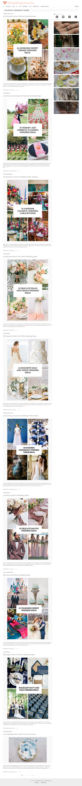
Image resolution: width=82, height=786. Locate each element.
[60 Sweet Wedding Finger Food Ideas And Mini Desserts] (66, 67)
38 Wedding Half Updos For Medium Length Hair (66, 99)
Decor (14, 6)
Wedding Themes (6, 13)
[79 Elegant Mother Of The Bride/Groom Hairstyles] (66, 107)
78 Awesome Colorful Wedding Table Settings (20, 177)
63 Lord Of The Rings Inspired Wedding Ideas (66, 45)
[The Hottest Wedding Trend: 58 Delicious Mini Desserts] (66, 81)
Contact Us (37, 782)
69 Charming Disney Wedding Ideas (16, 575)
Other (30, 6)
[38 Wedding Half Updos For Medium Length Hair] (66, 94)
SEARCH (77, 6)
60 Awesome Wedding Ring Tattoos (63, 32)
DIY (17, 6)
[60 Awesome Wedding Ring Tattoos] (66, 27)
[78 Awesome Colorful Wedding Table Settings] (27, 240)
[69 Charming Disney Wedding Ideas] (27, 638)
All (3, 6)
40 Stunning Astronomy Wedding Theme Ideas (20, 416)
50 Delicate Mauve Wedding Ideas (16, 495)
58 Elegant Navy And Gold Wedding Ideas (19, 655)
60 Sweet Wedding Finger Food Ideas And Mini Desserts (65, 72)
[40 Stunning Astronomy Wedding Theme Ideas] (27, 479)
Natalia (17, 89)
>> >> (26, 86)
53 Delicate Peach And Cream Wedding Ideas (20, 256)
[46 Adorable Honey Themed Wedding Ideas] (27, 80)
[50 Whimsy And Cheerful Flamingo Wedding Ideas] (27, 159)
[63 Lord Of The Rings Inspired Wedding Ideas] (66, 41)
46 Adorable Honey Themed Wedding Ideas (19, 16)
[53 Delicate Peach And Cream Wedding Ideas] (27, 320)
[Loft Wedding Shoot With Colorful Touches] (28, 762)
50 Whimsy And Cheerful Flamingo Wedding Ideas (22, 96)
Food (20, 6)
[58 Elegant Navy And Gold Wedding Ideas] (27, 718)
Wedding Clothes (36, 6)
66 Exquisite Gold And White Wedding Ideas (19, 336)
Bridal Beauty (8, 6)
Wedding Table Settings (7, 174)
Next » (33, 775)
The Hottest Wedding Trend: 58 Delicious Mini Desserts (65, 85)
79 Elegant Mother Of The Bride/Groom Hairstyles (65, 112)
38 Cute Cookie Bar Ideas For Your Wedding (66, 59)
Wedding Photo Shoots (45, 6)
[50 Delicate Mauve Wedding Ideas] (27, 559)
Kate (19, 170)
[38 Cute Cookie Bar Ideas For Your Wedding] (66, 54)
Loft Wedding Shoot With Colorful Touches (19, 734)
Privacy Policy (43, 782)
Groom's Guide (25, 6)
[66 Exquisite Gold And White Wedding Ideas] (27, 400)
